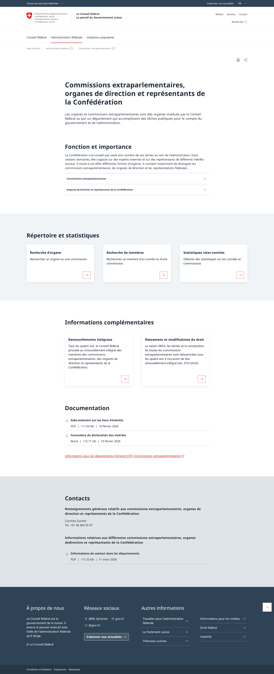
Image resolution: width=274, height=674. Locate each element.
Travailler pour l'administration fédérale (163, 621)
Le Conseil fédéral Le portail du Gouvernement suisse (99, 15)
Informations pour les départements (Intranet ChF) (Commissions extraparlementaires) (123, 456)
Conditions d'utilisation (39, 669)
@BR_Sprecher (98, 619)
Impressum (60, 669)
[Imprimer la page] (238, 59)
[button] (36, 37)
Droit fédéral (208, 628)
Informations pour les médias (220, 619)
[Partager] (245, 59)
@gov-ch (94, 625)
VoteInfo (206, 637)
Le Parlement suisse (156, 632)
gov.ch (119, 619)
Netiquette (74, 669)
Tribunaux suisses (155, 641)
